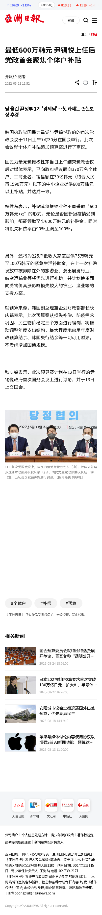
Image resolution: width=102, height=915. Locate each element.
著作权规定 (85, 834)
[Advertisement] (51, 546)
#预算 (71, 603)
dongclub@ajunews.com (35, 893)
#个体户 (18, 603)
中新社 (67, 816)
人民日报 (18, 816)
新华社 (34, 816)
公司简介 (11, 834)
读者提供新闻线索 (18, 842)
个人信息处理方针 (34, 834)
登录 (71, 20)
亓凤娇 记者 (15, 76)
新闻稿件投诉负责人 (48, 842)
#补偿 (45, 603)
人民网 (83, 816)
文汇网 (51, 816)
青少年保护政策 (62, 834)
